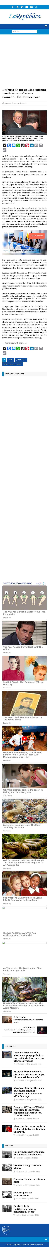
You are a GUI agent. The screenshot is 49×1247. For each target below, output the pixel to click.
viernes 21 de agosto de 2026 (28, 1172)
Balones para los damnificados (23, 1194)
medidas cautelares (12, 364)
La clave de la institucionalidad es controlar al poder (25, 1209)
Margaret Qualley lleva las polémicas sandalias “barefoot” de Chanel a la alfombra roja (29, 1092)
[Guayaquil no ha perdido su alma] (7, 1181)
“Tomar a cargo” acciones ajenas (28, 1167)
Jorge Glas (21, 360)
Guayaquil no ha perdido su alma (29, 1180)
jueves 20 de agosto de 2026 (27, 1199)
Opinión (9, 1146)
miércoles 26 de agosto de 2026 (28, 1064)
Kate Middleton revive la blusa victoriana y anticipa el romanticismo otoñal (29, 1074)
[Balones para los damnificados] (7, 1194)
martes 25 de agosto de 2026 (27, 1119)
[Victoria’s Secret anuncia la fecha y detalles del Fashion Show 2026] (7, 1128)
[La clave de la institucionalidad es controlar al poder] (7, 1208)
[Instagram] (31, 7)
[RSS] (36, 7)
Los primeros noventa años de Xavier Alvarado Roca (29, 1153)
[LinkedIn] (22, 7)
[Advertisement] (24, 60)
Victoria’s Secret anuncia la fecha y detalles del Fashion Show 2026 (29, 1129)
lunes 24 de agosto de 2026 (27, 1158)
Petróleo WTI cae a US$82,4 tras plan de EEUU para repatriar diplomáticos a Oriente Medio (29, 1111)
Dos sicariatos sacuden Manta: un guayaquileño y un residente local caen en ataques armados (29, 1056)
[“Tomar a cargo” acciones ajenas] (7, 1167)
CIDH (10, 360)
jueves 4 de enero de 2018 (15, 103)
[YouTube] (27, 7)
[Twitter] (17, 7)
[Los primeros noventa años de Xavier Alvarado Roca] (7, 1154)
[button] (45, 26)
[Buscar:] (24, 31)
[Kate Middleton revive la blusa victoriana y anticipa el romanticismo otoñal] (7, 1073)
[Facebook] (13, 7)
